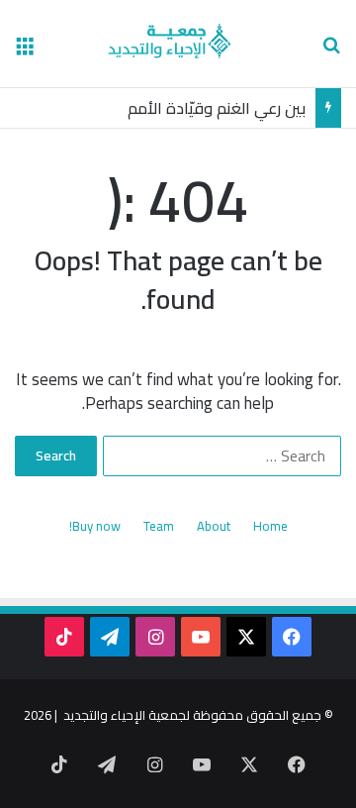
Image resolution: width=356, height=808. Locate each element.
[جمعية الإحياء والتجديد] (178, 43)
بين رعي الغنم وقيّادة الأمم (217, 108)
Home (270, 526)
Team (158, 526)
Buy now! (95, 526)
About (213, 526)
